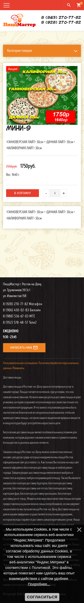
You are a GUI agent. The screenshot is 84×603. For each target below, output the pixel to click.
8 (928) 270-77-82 (61, 23)
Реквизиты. (19, 368)
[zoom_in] (42, 95)
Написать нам (24, 347)
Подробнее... (39, 584)
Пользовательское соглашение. (20, 363)
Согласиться (42, 597)
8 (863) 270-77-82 (61, 18)
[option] (42, 95)
